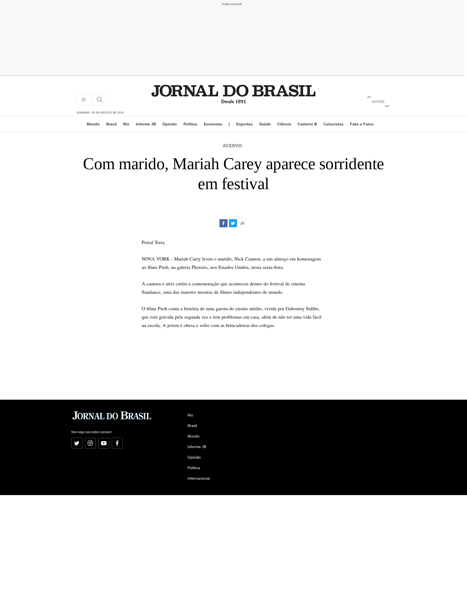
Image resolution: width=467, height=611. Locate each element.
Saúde (265, 124)
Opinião (169, 124)
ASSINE (378, 101)
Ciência (284, 124)
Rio (126, 124)
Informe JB (146, 124)
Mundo (93, 124)
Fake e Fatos (362, 124)
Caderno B (307, 124)
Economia (213, 124)
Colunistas (333, 124)
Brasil (111, 124)
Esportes (244, 124)
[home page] (233, 90)
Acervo (232, 145)
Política (190, 124)
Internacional (199, 478)
